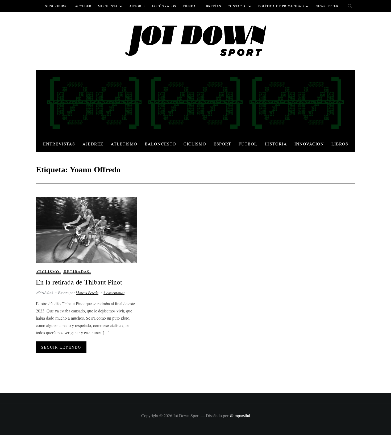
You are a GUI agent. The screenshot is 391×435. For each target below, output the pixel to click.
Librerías (211, 6)
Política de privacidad (281, 6)
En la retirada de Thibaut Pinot (79, 281)
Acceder (83, 6)
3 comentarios (113, 292)
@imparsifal (240, 415)
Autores (137, 6)
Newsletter (327, 6)
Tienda (189, 6)
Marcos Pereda (87, 292)
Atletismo (124, 144)
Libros (339, 144)
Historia (276, 144)
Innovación (309, 144)
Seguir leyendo (61, 347)
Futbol (248, 144)
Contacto (237, 6)
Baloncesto (160, 144)
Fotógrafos (164, 6)
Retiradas (77, 271)
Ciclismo (195, 144)
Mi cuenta (108, 6)
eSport (222, 144)
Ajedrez (92, 144)
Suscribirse (57, 6)
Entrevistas (59, 144)
